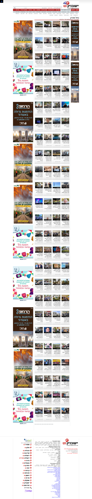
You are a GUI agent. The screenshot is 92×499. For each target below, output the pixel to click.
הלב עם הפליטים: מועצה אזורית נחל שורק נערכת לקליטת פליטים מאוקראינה (56, 304)
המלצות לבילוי (23, 9)
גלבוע (59, 11)
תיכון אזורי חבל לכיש (56, 468)
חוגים (59, 454)
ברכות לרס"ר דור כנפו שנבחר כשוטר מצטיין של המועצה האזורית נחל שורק (39, 175)
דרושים (56, 454)
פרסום (59, 496)
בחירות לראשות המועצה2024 (54, 446)
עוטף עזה (58, 9)
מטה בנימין (44, 11)
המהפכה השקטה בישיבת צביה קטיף (39, 383)
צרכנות (30, 9)
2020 (38, 424)
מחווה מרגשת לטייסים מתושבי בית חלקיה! (39, 125)
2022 (43, 424)
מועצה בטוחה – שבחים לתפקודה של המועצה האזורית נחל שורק (65, 175)
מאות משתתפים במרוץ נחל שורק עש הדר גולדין (65, 141)
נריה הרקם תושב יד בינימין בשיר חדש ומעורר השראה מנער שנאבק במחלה (39, 111)
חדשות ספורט (52, 459)
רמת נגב (72, 11)
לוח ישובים (58, 453)
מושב (59, 481)
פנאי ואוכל (45, 465)
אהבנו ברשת (42, 465)
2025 (50, 424)
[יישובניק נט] (70, 445)
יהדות (59, 465)
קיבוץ (59, 482)
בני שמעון (17, 13)
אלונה (54, 13)
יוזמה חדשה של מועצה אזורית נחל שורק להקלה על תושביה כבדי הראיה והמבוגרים (56, 175)
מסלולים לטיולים (57, 476)
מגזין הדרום (44, 9)
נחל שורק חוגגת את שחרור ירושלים (65, 254)
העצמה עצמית (57, 475)
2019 (36, 424)
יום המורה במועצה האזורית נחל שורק (48, 415)
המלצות (55, 460)
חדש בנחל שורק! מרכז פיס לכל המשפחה (56, 319)
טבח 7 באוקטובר (57, 481)
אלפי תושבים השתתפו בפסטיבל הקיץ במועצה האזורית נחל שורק (65, 368)
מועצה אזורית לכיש (57, 487)
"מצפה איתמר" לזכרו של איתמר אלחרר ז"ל (56, 270)
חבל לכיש (30, 13)
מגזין (59, 455)
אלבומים (53, 452)
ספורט (59, 458)
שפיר (71, 15)
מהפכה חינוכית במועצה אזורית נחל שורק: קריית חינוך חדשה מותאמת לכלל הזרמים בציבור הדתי (56, 80)
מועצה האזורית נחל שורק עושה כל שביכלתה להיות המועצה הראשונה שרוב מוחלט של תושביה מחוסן (39, 402)
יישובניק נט (76, 19)
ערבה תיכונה (66, 15)
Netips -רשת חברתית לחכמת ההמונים (53, 472)
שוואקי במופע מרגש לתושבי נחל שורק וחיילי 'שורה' (56, 109)
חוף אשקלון (75, 15)
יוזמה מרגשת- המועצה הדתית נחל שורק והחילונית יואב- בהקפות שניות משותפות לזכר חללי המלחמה (39, 96)
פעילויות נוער (58, 452)
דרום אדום (58, 464)
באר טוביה (36, 13)
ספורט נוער (58, 459)
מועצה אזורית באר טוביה (56, 486)
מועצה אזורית (57, 483)
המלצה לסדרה (57, 473)
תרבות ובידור (51, 9)
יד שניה (52, 454)
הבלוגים (55, 465)
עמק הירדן (49, 11)
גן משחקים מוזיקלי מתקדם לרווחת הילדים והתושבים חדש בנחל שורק (57, 352)
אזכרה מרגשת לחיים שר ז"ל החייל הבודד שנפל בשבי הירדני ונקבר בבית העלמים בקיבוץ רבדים (57, 63)
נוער (59, 451)
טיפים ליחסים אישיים (56, 474)
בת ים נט (58, 490)
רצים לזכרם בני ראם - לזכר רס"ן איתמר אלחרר (56, 125)
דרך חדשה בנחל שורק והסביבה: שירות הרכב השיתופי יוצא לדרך (39, 46)
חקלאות (38, 9)
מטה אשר (50, 13)
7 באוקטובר (58, 480)
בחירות (17, 9)
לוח (41, 465)
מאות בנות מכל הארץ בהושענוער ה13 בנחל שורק (39, 206)
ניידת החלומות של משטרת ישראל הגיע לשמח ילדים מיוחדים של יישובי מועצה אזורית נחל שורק (65, 321)
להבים (76, 11)
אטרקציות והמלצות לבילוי (55, 463)
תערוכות (58, 450)
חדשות (73, 9)
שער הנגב (22, 13)
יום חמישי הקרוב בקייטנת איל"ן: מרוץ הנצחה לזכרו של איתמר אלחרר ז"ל (39, 223)
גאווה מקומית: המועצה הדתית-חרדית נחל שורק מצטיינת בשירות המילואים (39, 78)
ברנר (34, 11)
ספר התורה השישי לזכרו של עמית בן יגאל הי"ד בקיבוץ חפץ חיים (48, 239)
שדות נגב (51, 15)
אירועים (49, 452)
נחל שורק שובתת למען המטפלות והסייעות (48, 190)
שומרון (67, 13)
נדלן (49, 454)
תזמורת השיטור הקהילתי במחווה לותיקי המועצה (39, 415)
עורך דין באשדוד (57, 494)
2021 (40, 424)
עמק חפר (45, 13)
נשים (34, 9)
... (51, 47)
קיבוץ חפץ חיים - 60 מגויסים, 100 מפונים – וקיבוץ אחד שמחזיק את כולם (48, 62)
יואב (26, 13)
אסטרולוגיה (51, 455)
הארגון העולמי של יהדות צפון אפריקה (54, 471)
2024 (47, 424)
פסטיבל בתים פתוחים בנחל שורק (40, 351)
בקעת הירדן (55, 11)
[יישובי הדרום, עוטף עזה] (70, 8)
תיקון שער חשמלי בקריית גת (55, 491)
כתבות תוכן (45, 452)
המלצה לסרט (58, 473)
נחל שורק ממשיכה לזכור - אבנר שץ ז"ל (39, 254)
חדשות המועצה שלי (65, 9)
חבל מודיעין (23, 11)
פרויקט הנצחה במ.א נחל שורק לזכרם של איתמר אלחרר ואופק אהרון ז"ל (56, 288)
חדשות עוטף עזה (57, 484)
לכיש (43, 447)
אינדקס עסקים (50, 465)
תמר (68, 11)
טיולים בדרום (58, 477)
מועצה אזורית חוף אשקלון (55, 485)
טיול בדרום (58, 478)
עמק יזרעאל (59, 13)
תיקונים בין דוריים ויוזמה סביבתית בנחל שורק (48, 45)
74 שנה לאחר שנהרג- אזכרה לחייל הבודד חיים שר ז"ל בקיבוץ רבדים (65, 239)
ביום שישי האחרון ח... (39, 271)
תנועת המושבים (57, 469)
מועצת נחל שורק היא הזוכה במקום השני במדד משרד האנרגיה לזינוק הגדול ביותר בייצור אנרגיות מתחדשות (39, 63)
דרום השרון (72, 13)
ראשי (77, 9)
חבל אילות (64, 11)
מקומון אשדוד (57, 489)
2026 (52, 424)
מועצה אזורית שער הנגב (56, 488)
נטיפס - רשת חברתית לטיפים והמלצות (53, 467)
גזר (27, 11)
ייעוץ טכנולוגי (53, 464)
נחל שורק (61, 15)
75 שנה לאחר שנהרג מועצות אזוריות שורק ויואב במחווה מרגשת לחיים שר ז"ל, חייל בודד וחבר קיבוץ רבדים (48, 160)
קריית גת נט (58, 494)
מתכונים (55, 455)
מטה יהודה (38, 11)
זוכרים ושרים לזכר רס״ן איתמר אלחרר (65, 125)
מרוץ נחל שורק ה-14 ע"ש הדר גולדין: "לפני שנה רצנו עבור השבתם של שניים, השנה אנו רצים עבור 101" (48, 96)
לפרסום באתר (44, 7)
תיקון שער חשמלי (57, 470)
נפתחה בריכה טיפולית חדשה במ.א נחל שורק (57, 141)
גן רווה (30, 11)
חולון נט (58, 495)
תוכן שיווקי (58, 462)
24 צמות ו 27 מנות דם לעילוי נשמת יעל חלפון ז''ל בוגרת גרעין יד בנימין (56, 401)
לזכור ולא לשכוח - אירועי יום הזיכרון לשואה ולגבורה (65, 270)
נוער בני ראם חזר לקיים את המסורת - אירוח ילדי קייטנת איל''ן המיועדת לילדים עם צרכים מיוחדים (48, 369)
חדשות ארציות (53, 457)
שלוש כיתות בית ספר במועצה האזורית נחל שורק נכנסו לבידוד (57, 417)
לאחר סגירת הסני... (48, 142)
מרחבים (56, 15)
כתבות (59, 455)
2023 (45, 424)
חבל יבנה (17, 11)
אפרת (76, 13)
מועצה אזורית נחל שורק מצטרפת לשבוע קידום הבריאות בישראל (57, 336)
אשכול (40, 13)
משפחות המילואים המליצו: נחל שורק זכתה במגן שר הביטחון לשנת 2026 (56, 30)
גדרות (64, 13)
